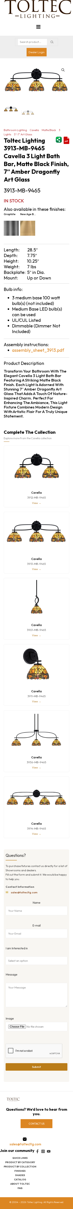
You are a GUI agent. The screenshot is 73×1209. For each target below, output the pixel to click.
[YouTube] (49, 1151)
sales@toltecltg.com (24, 892)
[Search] (52, 42)
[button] (63, 70)
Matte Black (49, 130)
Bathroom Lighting (15, 130)
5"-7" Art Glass (23, 134)
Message (11, 974)
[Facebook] (37, 1151)
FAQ (20, 1188)
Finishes (20, 1170)
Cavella (34, 130)
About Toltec (20, 1183)
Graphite (10, 214)
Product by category (20, 1162)
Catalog (20, 1179)
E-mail (36, 925)
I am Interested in (17, 948)
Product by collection (20, 1166)
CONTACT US (37, 1123)
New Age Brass (28, 214)
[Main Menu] (38, 26)
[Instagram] (43, 1151)
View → (36, 503)
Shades (20, 1175)
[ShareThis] (59, 139)
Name (36, 902)
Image (10, 1018)
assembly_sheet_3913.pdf (38, 350)
